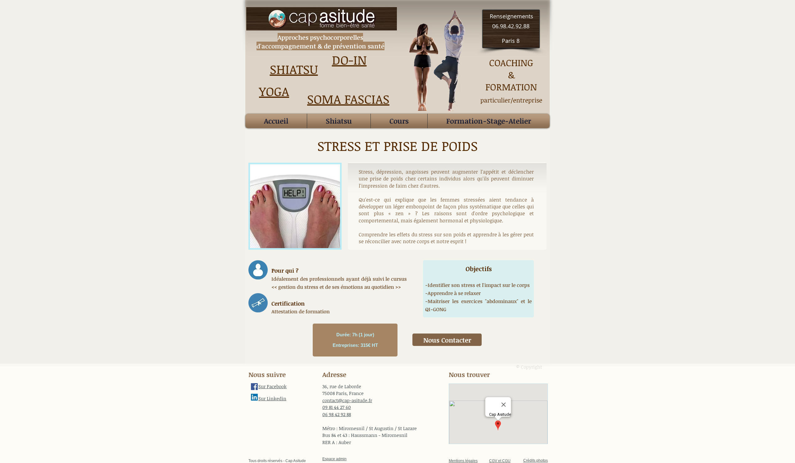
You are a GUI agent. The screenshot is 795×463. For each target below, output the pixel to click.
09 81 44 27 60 (336, 407)
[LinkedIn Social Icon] (254, 397)
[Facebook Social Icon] (254, 386)
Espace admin (334, 459)
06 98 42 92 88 (336, 414)
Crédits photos (535, 460)
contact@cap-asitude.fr (347, 400)
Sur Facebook (272, 386)
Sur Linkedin (272, 398)
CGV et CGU (500, 461)
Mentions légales (463, 461)
